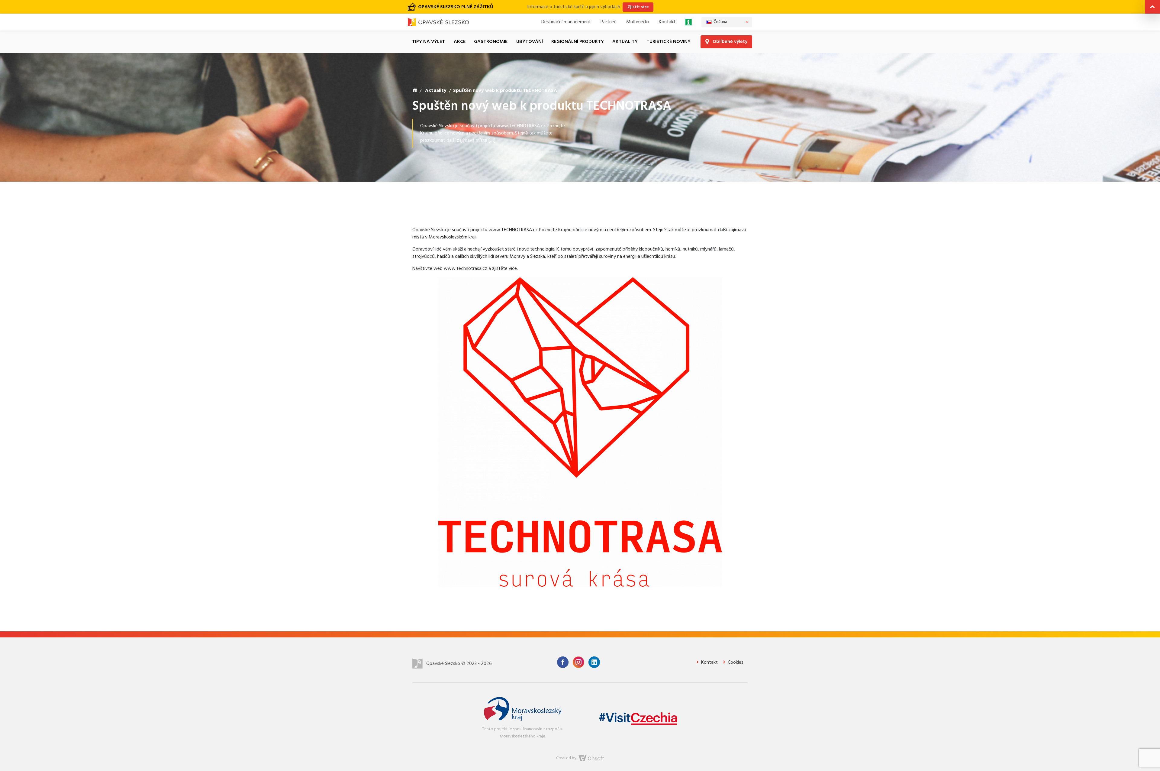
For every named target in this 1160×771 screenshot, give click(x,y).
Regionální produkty (577, 29)
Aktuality (625, 29)
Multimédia (637, 10)
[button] (1152, 8)
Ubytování (529, 29)
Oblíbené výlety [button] (729, 29)
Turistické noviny (668, 29)
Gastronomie (490, 29)
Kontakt (667, 10)
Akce (460, 29)
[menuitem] (726, 10)
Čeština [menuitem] (720, 9)
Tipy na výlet (428, 29)
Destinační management (566, 10)
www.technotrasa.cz (465, 256)
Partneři (609, 10)
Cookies (735, 650)
